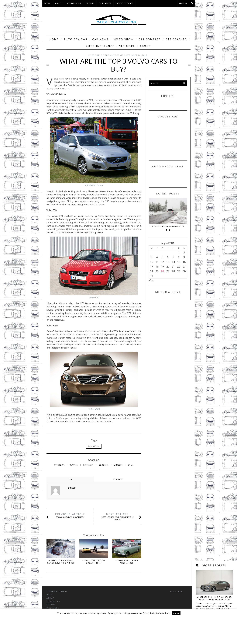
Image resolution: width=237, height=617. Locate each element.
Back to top (175, 591)
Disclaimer (105, 3)
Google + (104, 465)
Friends (90, 3)
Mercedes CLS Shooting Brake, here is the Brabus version (214, 598)
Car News (100, 39)
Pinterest (88, 465)
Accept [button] (176, 613)
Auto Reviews (75, 39)
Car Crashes (176, 39)
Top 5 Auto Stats (113, 55)
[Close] (197, 565)
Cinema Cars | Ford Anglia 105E (126, 561)
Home (47, 3)
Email (130, 465)
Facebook (59, 465)
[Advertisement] (169, 138)
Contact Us (74, 3)
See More (127, 46)
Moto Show (123, 39)
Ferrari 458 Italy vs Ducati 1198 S (70, 515)
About (59, 3)
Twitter (74, 465)
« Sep (151, 280)
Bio (70, 479)
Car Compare (150, 39)
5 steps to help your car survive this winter (117, 516)
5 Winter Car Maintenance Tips (168, 226)
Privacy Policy (124, 3)
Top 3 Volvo (94, 446)
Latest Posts (117, 479)
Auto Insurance (100, 46)
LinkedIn (118, 465)
